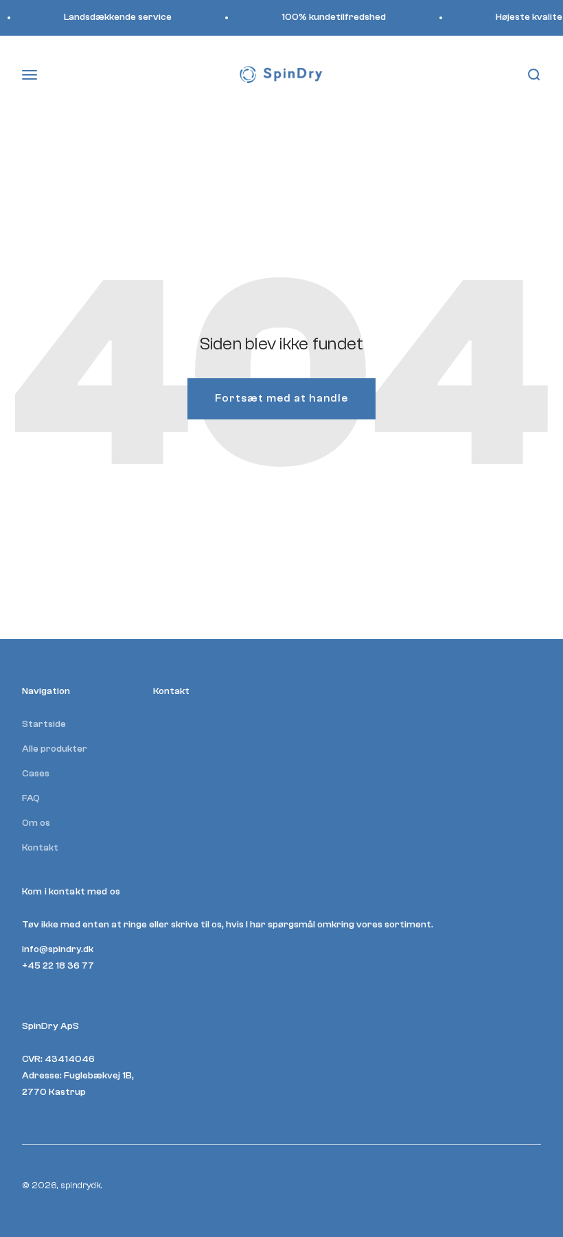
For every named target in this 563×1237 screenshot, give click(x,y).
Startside (44, 724)
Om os (36, 823)
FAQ (31, 798)
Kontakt (40, 847)
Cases (35, 773)
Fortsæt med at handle (281, 398)
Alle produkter (54, 748)
